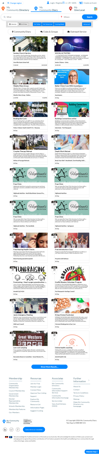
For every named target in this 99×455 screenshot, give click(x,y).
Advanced (86, 24)
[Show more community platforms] (95, 9)
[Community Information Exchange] (28, 421)
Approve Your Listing (38, 393)
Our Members (14, 412)
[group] (49, 24)
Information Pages (37, 408)
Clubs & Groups (50, 31)
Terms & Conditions (80, 393)
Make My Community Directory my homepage (81, 404)
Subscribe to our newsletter (34, 430)
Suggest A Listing (36, 411)
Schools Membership (17, 406)
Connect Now (35, 390)
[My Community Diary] (10, 422)
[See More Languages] (80, 3)
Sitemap (76, 399)
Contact (76, 390)
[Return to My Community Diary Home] (3, 3)
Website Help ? (91, 452)
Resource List (35, 404)
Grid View (24, 24)
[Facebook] (18, 429)
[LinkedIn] (5, 429)
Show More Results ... (49, 367)
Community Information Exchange (60, 397)
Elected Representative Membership (14, 401)
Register (59, 3)
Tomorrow (47, 24)
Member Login (35, 387)
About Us (76, 386)
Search (89, 17)
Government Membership (13, 395)
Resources (35, 378)
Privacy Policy (78, 396)
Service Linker (57, 401)
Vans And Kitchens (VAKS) (59, 405)
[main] (49, 196)
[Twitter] (11, 429)
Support (33, 396)
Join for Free (35, 384)
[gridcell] (29, 51)
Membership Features (17, 409)
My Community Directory (58, 384)
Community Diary (22, 31)
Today (37, 24)
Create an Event (90, 3)
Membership (15, 378)
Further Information (79, 380)
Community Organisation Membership (14, 385)
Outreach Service (78, 31)
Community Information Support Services (59, 391)
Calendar (14, 24)
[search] (49, 17)
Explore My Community (34, 400)
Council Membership (17, 391)
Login (52, 3)
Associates (57, 378)
